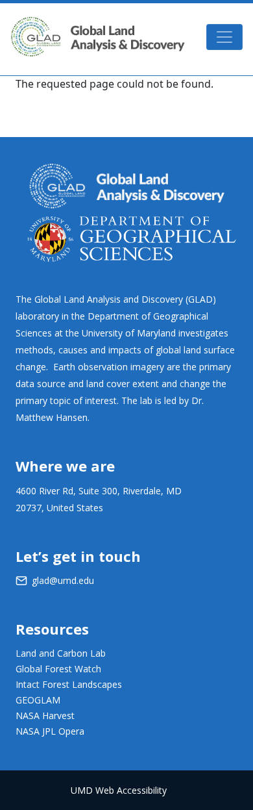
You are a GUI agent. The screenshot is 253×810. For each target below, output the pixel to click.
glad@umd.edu (63, 580)
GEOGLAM (38, 700)
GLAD (97, 37)
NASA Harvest (45, 715)
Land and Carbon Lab (61, 653)
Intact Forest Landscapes (69, 684)
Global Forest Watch (58, 669)
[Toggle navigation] (224, 37)
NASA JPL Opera (50, 731)
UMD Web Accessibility (119, 790)
